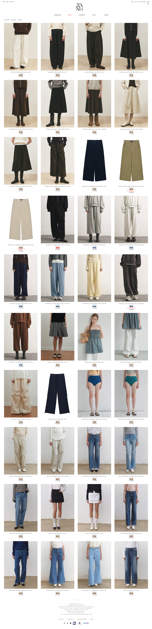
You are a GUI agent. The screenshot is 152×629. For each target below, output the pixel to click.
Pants (6, 19)
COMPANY (61, 619)
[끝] (78, 599)
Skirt (19, 19)
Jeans (12, 19)
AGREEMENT (70, 619)
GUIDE (91, 619)
